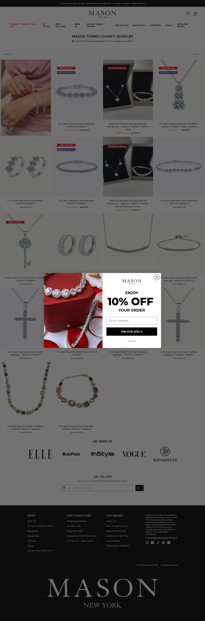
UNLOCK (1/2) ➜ (132, 331)
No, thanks (132, 341)
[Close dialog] (157, 277)
